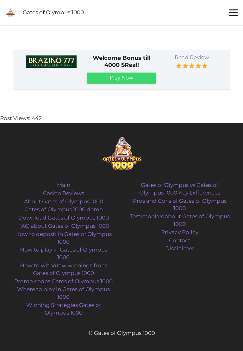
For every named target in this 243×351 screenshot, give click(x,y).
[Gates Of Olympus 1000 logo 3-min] (10, 13)
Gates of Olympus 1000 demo (63, 209)
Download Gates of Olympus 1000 (63, 217)
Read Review (192, 57)
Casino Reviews (63, 193)
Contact (179, 240)
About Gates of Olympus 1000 (63, 201)
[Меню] (233, 13)
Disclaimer (179, 248)
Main (63, 185)
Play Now (121, 78)
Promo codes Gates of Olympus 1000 (63, 281)
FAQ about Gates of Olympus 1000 (63, 226)
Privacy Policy (179, 232)
